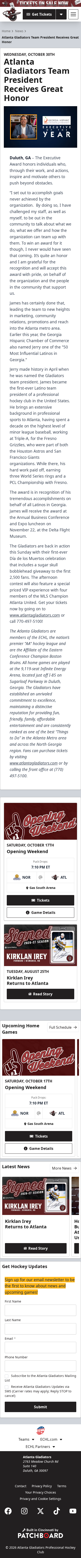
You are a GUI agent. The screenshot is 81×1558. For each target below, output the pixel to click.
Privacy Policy (42, 1486)
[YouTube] (73, 1511)
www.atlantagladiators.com (35, 615)
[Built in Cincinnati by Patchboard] (40, 1533)
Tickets (43, 900)
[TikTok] (56, 1511)
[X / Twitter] (40, 1511)
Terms (61, 1486)
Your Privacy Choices (40, 1492)
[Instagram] (24, 1511)
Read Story (42, 993)
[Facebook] (8, 1511)
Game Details (43, 912)
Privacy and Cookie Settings (40, 1499)
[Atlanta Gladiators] (12, 14)
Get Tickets (42, 14)
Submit (40, 1406)
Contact (20, 1486)
